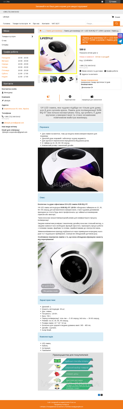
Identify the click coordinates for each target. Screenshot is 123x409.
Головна (6, 24)
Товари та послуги (20, 24)
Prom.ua (73, 402)
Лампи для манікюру (54, 31)
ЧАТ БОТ (55, 24)
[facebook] (99, 395)
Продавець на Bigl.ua (61, 404)
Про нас (36, 24)
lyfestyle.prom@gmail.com (14, 123)
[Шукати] (116, 23)
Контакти (45, 24)
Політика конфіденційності (74, 407)
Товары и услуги (8, 36)
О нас (4, 40)
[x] (102, 395)
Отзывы (5, 45)
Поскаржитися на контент (55, 407)
